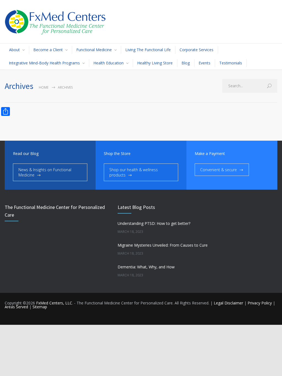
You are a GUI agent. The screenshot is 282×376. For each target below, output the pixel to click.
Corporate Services (196, 49)
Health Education (108, 63)
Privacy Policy (260, 303)
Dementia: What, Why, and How (146, 266)
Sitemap (39, 306)
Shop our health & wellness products (133, 172)
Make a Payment (210, 153)
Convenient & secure (218, 169)
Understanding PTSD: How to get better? (154, 223)
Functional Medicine (94, 49)
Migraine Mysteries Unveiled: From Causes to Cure (163, 245)
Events (204, 63)
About (14, 49)
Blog (185, 63)
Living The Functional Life (148, 49)
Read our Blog (26, 153)
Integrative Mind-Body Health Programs (44, 63)
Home (43, 87)
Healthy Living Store (155, 63)
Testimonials (230, 63)
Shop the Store (117, 153)
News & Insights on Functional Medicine (44, 172)
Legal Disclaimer (228, 303)
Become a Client (48, 49)
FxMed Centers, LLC (54, 303)
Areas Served (16, 306)
